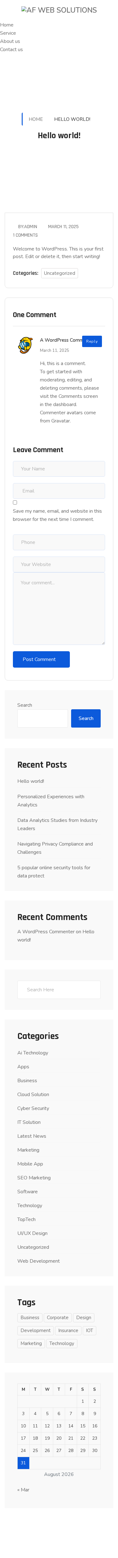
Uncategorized (59, 273)
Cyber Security (33, 1108)
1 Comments (25, 235)
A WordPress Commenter (67, 340)
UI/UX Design (32, 1233)
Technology (29, 1205)
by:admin (27, 226)
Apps (23, 1066)
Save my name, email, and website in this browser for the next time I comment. (57, 515)
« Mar (23, 1489)
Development (35, 1330)
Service (8, 33)
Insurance (68, 1330)
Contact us (11, 49)
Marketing (28, 1150)
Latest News (31, 1136)
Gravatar (60, 420)
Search (24, 705)
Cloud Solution (33, 1094)
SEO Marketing (34, 1177)
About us (10, 41)
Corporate (58, 1317)
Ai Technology (32, 1052)
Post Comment (39, 659)
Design (83, 1317)
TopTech (26, 1219)
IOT (89, 1330)
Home (7, 24)
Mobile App (30, 1163)
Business (27, 1080)
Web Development (38, 1261)
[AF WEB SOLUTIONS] (59, 10)
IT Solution (29, 1122)
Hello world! (30, 781)
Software (27, 1191)
